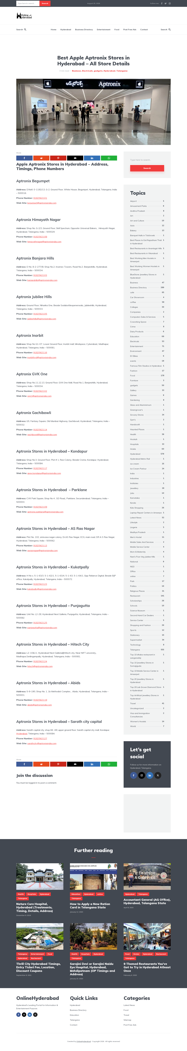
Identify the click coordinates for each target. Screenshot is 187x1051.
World (133, 726)
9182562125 (40, 622)
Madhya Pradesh (138, 532)
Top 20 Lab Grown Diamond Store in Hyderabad (145, 689)
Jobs (132, 493)
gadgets (98, 71)
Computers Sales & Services (143, 317)
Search (45, 3)
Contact (144, 29)
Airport (133, 201)
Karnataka (135, 498)
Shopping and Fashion (140, 625)
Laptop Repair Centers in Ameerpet (146, 512)
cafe (132, 292)
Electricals (87, 71)
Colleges (134, 307)
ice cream (134, 464)
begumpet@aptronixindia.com (41, 203)
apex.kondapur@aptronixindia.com (44, 473)
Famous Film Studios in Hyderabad (146, 366)
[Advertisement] (121, 15)
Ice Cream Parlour (138, 468)
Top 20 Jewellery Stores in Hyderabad (142, 681)
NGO (132, 566)
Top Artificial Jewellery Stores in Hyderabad (144, 697)
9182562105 (40, 313)
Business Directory (84, 29)
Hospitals (134, 444)
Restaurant (135, 596)
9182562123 (40, 584)
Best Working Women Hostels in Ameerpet (144, 268)
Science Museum (137, 610)
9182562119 (40, 700)
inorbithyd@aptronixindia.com (41, 357)
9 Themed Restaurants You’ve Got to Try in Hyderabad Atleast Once (147, 967)
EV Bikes (134, 356)
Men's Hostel (136, 537)
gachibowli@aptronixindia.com (42, 434)
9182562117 (40, 468)
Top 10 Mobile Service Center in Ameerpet (144, 672)
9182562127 (40, 738)
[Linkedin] (149, 775)
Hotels (133, 449)
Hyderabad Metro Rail (140, 459)
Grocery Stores (137, 415)
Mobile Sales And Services (142, 542)
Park (132, 581)
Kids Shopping (136, 508)
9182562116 (40, 352)
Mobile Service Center (139, 547)
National (134, 561)
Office (133, 571)
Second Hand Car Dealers (142, 615)
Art (131, 216)
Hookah (133, 439)
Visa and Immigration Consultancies (140, 715)
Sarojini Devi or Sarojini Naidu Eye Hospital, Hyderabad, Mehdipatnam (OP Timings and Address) (92, 969)
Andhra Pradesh (137, 211)
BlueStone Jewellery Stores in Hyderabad (143, 276)
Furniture (134, 380)
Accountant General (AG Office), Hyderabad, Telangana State (147, 901)
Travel (133, 703)
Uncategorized (137, 708)
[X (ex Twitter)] (157, 775)
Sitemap (127, 1020)
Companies (135, 312)
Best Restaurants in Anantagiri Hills (146, 248)
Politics (133, 586)
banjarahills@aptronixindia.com (42, 280)
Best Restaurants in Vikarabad (144, 253)
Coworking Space (138, 322)
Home (53, 29)
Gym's (133, 420)
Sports (133, 630)
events (133, 361)
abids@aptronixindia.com (39, 704)
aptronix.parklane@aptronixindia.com (45, 511)
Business (76, 71)
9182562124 (40, 661)
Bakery (133, 230)
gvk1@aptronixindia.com (39, 396)
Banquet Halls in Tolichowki (142, 235)
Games (133, 395)
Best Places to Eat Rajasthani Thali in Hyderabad (146, 242)
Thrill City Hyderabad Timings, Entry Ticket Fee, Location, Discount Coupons (38, 967)
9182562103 (40, 275)
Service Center (136, 620)
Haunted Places (137, 429)
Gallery (133, 390)
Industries (134, 478)
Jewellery (134, 488)
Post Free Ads (129, 29)
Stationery (134, 635)
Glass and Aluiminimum (140, 405)
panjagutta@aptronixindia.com (42, 627)
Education (134, 336)
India (132, 473)
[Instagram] (141, 775)
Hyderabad (65, 29)
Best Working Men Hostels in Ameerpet (143, 260)
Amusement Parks (138, 206)
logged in (33, 782)
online (133, 576)
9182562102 (40, 391)
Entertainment (103, 29)
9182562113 (40, 545)
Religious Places (137, 591)
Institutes (134, 483)
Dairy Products (136, 331)
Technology (135, 645)
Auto (132, 225)
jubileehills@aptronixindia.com (41, 318)
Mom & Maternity (138, 552)
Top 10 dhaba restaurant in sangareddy (142, 656)
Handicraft (135, 424)
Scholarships (136, 601)
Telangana (121, 71)
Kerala (133, 503)
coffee (133, 302)
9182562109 (40, 506)
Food (116, 29)
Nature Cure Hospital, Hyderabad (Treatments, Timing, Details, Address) (34, 907)
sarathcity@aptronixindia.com (41, 743)
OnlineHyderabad (84, 1041)
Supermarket (136, 640)
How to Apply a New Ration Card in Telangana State (90, 905)
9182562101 (40, 198)
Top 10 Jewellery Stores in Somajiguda (142, 664)
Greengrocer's (136, 410)
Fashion (133, 371)
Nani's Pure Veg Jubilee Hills (142, 557)
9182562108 (40, 236)
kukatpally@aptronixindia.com (41, 589)
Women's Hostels (138, 721)
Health (133, 434)
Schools (133, 605)
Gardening (135, 400)
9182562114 (40, 429)
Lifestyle (133, 522)
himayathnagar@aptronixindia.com (44, 241)
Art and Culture (137, 220)
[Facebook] (133, 775)
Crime (133, 326)
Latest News (135, 517)
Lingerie (133, 527)
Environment (135, 351)
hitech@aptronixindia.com (40, 666)
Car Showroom (137, 297)
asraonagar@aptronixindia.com (42, 550)
